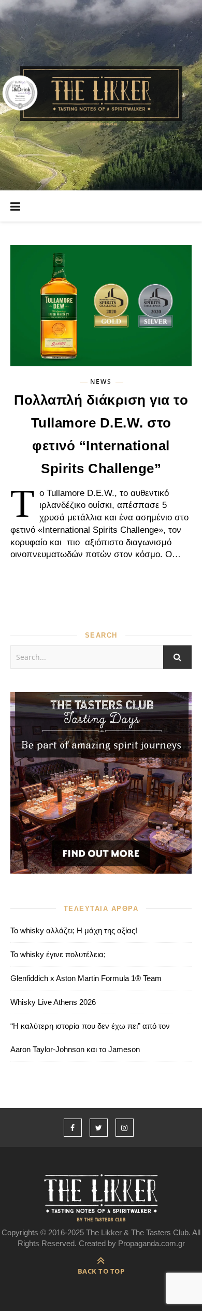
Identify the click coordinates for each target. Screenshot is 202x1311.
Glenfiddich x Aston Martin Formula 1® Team (86, 978)
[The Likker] (101, 95)
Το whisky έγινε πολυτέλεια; (58, 954)
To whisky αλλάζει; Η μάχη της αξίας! (73, 930)
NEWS (101, 382)
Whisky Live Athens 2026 (53, 1002)
